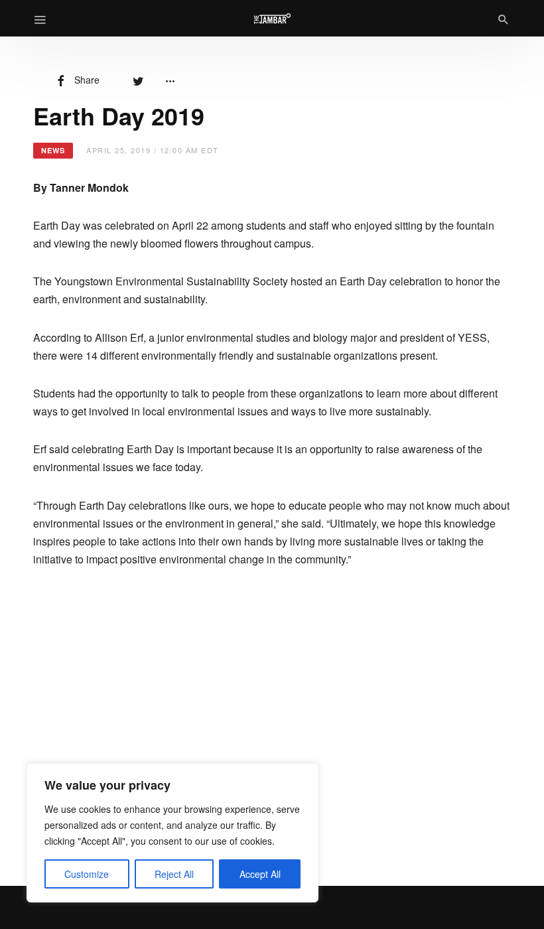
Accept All (260, 874)
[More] (170, 79)
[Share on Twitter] (138, 79)
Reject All (174, 874)
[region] (172, 832)
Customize (86, 874)
